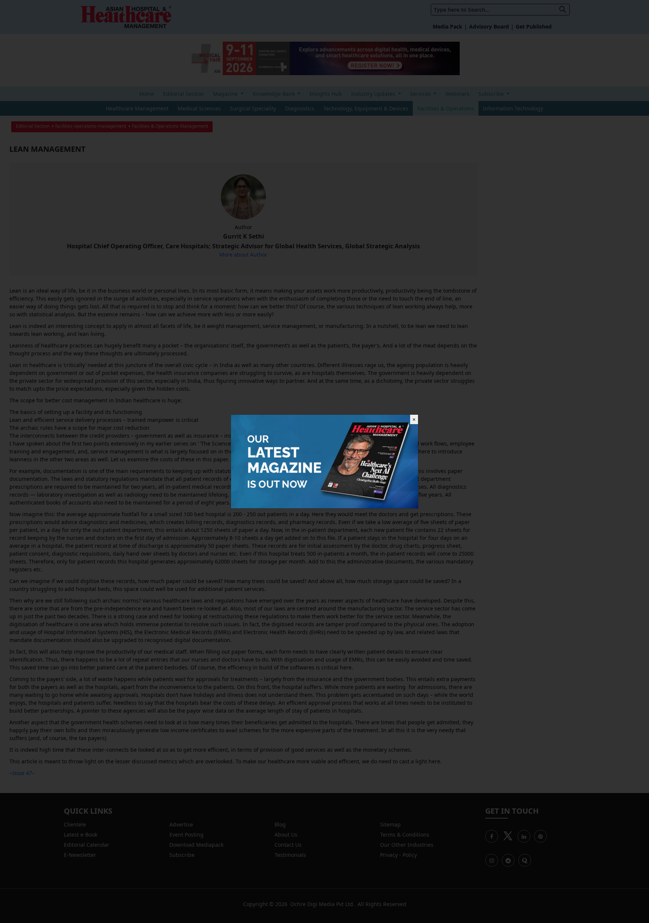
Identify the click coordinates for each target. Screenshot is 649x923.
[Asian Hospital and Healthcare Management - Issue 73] (324, 460)
